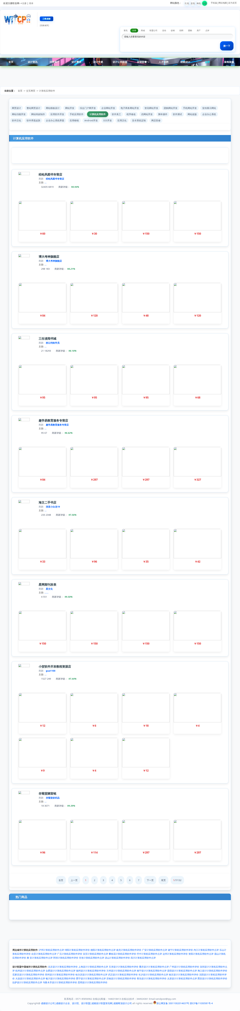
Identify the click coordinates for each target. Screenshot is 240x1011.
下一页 (150, 880)
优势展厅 (54, 62)
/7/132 (177, 880)
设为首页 (232, 2)
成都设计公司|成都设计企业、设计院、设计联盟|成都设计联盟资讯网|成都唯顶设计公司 (86, 1003)
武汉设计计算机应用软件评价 (123, 974)
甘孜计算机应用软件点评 (91, 957)
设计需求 (76, 62)
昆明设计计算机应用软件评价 (92, 982)
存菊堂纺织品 (53, 797)
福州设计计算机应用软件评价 (91, 970)
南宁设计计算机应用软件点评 (152, 970)
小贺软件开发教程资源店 (55, 666)
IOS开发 (107, 120)
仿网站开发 (147, 114)
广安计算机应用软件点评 (154, 949)
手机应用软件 (76, 114)
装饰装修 (229, 62)
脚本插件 (162, 114)
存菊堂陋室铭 (47, 793)
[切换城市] (44, 25)
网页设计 (16, 108)
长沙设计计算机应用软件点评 (153, 974)
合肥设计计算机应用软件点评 (60, 970)
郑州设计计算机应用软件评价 (60, 974)
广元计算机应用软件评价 (69, 953)
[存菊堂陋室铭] (24, 793)
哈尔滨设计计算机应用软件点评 (91, 974)
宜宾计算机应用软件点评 (95, 953)
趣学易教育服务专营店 (53, 420)
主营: (41, 182)
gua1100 (50, 670)
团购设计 (185, 62)
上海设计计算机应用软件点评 (93, 966)
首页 (10, 62)
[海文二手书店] (24, 502)
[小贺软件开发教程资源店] (24, 666)
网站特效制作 (38, 114)
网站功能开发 (19, 114)
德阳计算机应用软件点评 (103, 949)
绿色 (204, 3)
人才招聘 (163, 62)
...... (46, 592)
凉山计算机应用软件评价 (117, 957)
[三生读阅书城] (24, 338)
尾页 (163, 880)
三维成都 (46, 18)
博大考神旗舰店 (49, 256)
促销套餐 (142, 62)
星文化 (49, 588)
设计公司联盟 (120, 62)
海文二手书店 (47, 502)
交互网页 (30, 90)
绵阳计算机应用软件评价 (77, 949)
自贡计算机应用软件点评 (43, 953)
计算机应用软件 (47, 90)
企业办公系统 (209, 114)
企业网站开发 (108, 108)
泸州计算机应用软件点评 (51, 949)
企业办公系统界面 (55, 120)
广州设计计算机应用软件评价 (184, 966)
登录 (31, 3)
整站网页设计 (33, 108)
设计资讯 (33, 62)
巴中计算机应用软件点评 (149, 953)
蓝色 (193, 3)
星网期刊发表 (47, 584)
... (46, 182)
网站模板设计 (53, 108)
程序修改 (131, 114)
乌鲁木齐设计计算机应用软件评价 (60, 982)
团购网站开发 (170, 108)
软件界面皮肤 (33, 120)
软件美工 (116, 114)
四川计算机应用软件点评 (143, 957)
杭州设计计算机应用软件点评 (30, 970)
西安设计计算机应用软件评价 (212, 978)
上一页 (74, 880)
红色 (187, 3)
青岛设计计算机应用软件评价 (152, 978)
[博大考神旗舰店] (24, 256)
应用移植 (74, 120)
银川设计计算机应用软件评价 (60, 978)
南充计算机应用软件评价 (128, 949)
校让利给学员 (53, 342)
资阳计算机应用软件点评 (201, 953)
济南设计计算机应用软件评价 (121, 978)
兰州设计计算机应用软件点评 (121, 970)
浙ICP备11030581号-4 (201, 1003)
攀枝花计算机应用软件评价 (122, 953)
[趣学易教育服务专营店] (24, 420)
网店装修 (155, 120)
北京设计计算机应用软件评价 (63, 966)
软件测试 (177, 114)
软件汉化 (16, 120)
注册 (24, 3)
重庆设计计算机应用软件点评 (154, 966)
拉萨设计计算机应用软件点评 (27, 982)
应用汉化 (122, 120)
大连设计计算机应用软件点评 (30, 978)
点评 (207, 62)
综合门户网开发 (88, 108)
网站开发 (69, 108)
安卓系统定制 (139, 120)
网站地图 (222, 2)
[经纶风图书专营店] (24, 174)
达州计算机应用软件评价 (175, 953)
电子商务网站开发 (130, 108)
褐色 (199, 3)
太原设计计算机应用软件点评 (182, 978)
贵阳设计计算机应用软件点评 (182, 970)
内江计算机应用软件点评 (206, 949)
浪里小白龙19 (53, 506)
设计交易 (98, 62)
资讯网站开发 (151, 108)
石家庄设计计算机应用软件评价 (28, 974)
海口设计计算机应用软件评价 (212, 970)
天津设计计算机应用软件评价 (123, 966)
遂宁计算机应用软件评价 (180, 949)
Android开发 (91, 120)
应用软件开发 (57, 114)
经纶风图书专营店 (50, 174)
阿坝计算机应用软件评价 (65, 957)
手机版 (214, 2)
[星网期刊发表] (24, 584)
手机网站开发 (190, 108)
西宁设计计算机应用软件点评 (91, 978)
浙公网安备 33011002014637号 (172, 1003)
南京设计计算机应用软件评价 (184, 974)
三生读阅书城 (47, 338)
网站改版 (192, 114)
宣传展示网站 (209, 108)
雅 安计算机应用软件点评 (40, 957)
